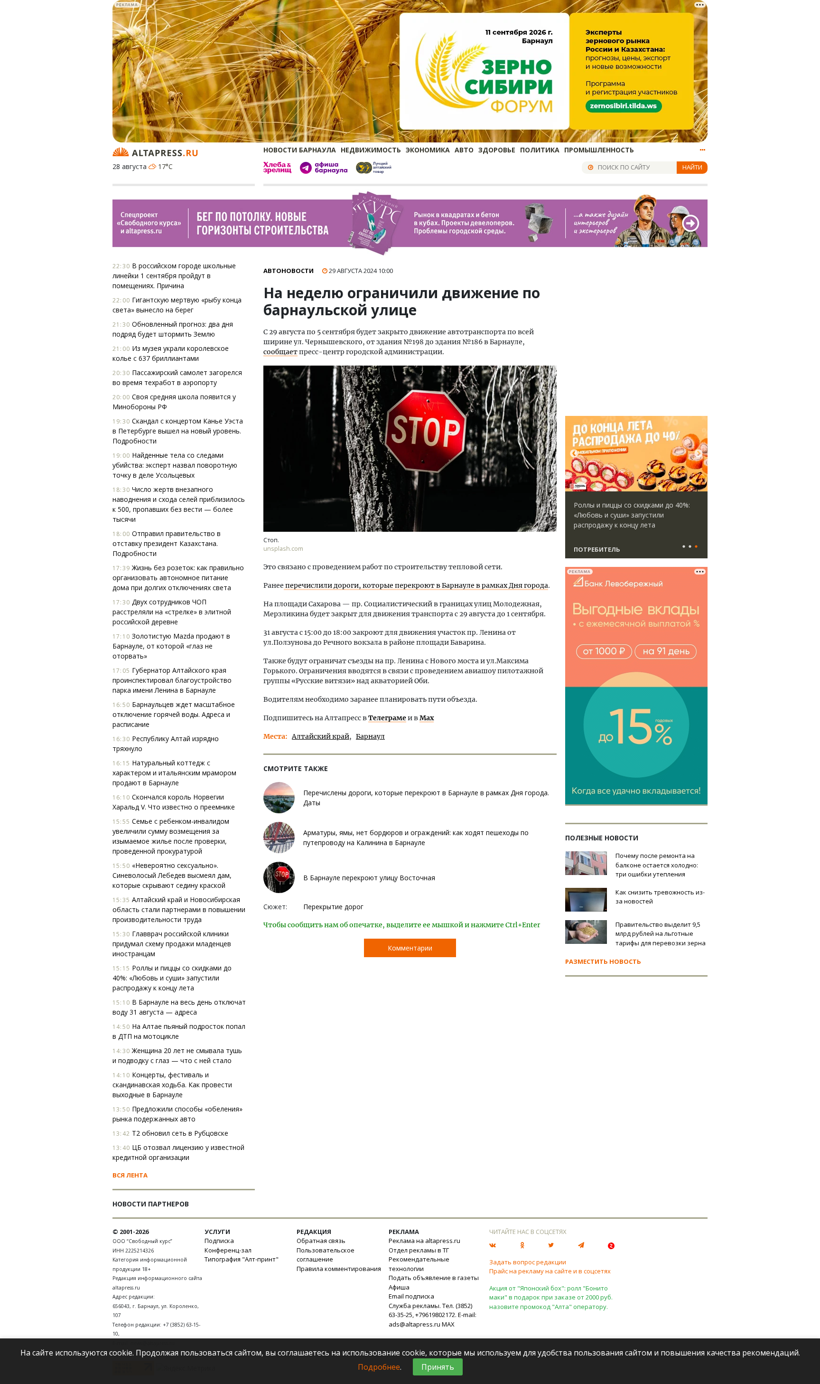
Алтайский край (320, 736)
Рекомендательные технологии (419, 1264)
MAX (448, 1324)
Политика (539, 149)
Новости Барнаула (299, 149)
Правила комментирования (339, 1268)
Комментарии (410, 947)
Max (426, 718)
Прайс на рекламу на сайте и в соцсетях (550, 1271)
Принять (437, 1367)
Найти (692, 167)
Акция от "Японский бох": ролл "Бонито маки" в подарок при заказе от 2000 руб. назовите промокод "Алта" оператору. (551, 1297)
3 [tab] (696, 547)
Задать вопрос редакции (527, 1262)
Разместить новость (603, 961)
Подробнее (379, 1367)
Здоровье (496, 149)
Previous (574, 454)
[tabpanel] (636, 491)
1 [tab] (683, 547)
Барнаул (370, 736)
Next (698, 454)
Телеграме (387, 718)
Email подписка (411, 1296)
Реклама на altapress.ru (424, 1240)
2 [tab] (690, 547)
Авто (464, 149)
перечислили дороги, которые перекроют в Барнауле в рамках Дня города (416, 585)
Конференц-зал (228, 1250)
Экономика (428, 149)
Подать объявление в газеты (434, 1277)
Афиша (399, 1287)
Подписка (219, 1240)
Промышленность (599, 149)
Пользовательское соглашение (325, 1255)
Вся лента (130, 1175)
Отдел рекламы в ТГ (419, 1250)
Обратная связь (321, 1240)
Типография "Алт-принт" (242, 1259)
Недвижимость (371, 149)
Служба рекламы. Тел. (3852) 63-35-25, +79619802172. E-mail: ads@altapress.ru (432, 1314)
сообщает (280, 352)
